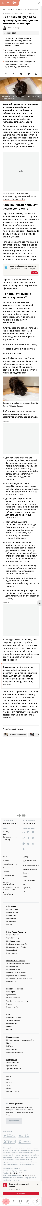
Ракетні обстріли (12, 935)
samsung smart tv (24, 1142)
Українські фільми (13, 1020)
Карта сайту (27, 888)
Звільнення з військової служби (18, 964)
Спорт (9, 1076)
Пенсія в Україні (12, 1007)
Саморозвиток (11, 1049)
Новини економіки (14, 989)
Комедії (9, 1027)
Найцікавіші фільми (13, 1017)
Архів (24, 884)
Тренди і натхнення (13, 1069)
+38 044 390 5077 (29, 823)
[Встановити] (21, 1189)
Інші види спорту (12, 1091)
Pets (4, 9)
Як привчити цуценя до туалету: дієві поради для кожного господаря (32, 9)
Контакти (26, 873)
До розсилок (14, 1121)
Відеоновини (11, 918)
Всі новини (11, 906)
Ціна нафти (10, 992)
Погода (9, 924)
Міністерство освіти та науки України (20, 1040)
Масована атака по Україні (16, 947)
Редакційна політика (10, 864)
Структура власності (30, 880)
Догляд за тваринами (15, 9)
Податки (9, 1004)
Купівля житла (11, 1066)
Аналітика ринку (12, 1063)
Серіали (9, 1030)
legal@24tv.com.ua (29, 1175)
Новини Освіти (12, 1037)
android (9, 1136)
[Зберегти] (36, 74)
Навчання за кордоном (14, 1052)
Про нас (5, 857)
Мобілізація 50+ (12, 967)
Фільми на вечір (12, 1024)
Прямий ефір (11, 915)
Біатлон (9, 1088)
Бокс (8, 1079)
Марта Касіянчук (14, 28)
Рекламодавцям (8, 875)
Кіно (8, 1014)
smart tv (9, 1142)
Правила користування (11, 879)
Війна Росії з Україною (16, 932)
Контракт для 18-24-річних (16, 973)
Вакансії (25, 877)
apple (24, 1136)
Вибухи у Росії (11, 950)
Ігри (24, 891)
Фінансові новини (13, 998)
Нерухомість (11, 1060)
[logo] (14, 3)
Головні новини (12, 909)
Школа (8, 1043)
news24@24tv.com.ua (10, 823)
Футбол (9, 1082)
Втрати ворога (11, 953)
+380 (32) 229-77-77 (15, 1173)
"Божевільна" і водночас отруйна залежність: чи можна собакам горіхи (20, 196)
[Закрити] (38, 1184)
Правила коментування (31, 865)
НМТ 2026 (9, 1046)
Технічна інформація (30, 869)
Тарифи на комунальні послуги (17, 1001)
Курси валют (11, 995)
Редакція (6, 860)
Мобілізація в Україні (15, 961)
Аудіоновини (11, 921)
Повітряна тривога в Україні (16, 944)
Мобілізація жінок (13, 970)
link (24, 832)
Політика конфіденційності (9, 883)
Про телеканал (8, 868)
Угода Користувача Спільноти (29, 861)
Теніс (8, 1085)
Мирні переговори (13, 941)
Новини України (12, 912)
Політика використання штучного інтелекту (11, 888)
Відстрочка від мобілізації (16, 976)
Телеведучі (6, 871)
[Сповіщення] (39, 3)
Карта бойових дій (13, 938)
